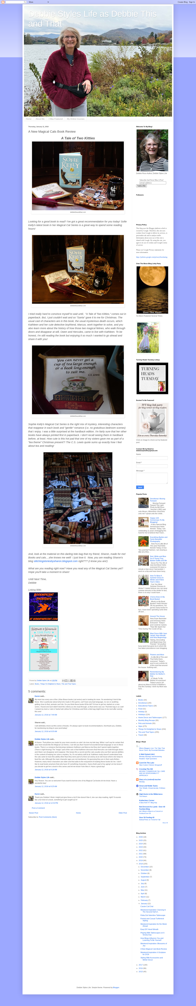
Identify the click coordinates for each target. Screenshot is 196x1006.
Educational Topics (145, 706)
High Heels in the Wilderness (151, 794)
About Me (40, 119)
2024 (141, 844)
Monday (142, 782)
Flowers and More (157, 655)
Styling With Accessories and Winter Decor (151, 959)
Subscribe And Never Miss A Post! (152, 180)
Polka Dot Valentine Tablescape (152, 915)
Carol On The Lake (146, 763)
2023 (141, 847)
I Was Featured (56, 119)
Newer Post (33, 813)
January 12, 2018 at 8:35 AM (46, 731)
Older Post (123, 813)
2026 (141, 837)
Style (140, 726)
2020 (141, 857)
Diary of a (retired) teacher (150, 780)
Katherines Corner (146, 800)
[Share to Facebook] (71, 680)
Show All (165, 823)
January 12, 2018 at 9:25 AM (46, 786)
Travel (140, 735)
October (144, 873)
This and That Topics (68, 684)
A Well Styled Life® (147, 754)
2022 (141, 850)
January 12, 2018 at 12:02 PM (46, 803)
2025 (141, 840)
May (142, 890)
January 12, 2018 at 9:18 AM (46, 770)
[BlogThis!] (66, 680)
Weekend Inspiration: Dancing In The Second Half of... (153, 911)
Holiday (141, 712)
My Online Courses (75, 119)
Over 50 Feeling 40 (146, 818)
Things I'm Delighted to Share (50, 684)
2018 (141, 864)
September (145, 877)
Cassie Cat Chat (146, 906)
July (142, 884)
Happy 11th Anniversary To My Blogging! (157, 520)
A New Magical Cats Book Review (153, 949)
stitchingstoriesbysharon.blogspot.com (56, 561)
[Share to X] (68, 680)
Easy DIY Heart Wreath (149, 929)
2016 (141, 968)
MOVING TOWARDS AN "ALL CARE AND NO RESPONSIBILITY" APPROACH (152, 773)
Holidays (141, 715)
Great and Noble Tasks (148, 786)
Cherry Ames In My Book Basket (157, 598)
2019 (141, 860)
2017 (141, 965)
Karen (37, 696)
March (143, 897)
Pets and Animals (145, 723)
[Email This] (63, 680)
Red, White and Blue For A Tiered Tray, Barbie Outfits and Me (158, 558)
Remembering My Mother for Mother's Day (157, 674)
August (144, 880)
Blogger (116, 988)
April (143, 894)
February (144, 900)
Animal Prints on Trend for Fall (149, 820)
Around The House (157, 616)
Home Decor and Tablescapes (150, 718)
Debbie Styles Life (42, 739)
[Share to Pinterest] (74, 680)
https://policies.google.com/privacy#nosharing (151, 257)
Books (37, 684)
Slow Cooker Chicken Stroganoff (150, 765)
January (144, 904)
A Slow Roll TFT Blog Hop (148, 802)
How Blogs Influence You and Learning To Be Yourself (151, 939)
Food (140, 709)
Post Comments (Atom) (48, 817)
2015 (141, 972)
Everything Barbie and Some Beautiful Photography (158, 539)
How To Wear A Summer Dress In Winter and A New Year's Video (157, 579)
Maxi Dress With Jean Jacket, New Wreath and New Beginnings (158, 635)
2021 (141, 854)
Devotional (142, 703)
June (143, 887)
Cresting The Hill (146, 769)
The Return (143, 796)
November (145, 870)
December (145, 867)
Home (28, 119)
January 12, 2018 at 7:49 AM (46, 715)
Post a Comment (38, 808)
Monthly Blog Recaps (146, 720)
